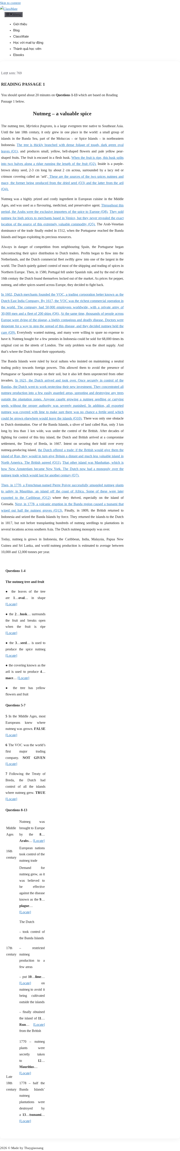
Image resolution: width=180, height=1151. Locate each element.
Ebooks (18, 55)
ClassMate (21, 36)
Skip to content (10, 3)
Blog (16, 30)
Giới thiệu (20, 24)
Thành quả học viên (27, 49)
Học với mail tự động (28, 42)
